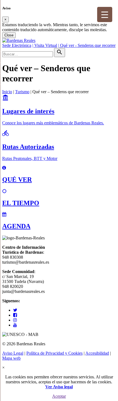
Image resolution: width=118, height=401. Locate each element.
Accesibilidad (97, 353)
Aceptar (59, 396)
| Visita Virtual (44, 45)
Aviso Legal (12, 353)
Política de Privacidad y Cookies (54, 353)
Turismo (22, 91)
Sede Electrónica (16, 45)
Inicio (7, 91)
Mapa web (11, 358)
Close (8, 35)
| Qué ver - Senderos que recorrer (87, 45)
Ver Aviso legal (59, 386)
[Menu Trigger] (104, 14)
